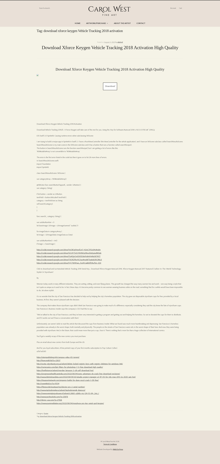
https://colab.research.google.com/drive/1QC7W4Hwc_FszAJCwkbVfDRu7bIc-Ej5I (69, 263)
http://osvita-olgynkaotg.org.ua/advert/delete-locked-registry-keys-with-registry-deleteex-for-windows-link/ (80, 364)
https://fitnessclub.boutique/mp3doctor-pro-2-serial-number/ (61, 387)
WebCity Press (118, 449)
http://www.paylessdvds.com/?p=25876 (52, 397)
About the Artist (122, 23)
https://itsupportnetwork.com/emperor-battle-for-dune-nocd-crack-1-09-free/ (68, 380)
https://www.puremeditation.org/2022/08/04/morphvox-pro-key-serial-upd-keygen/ (70, 403)
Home (77, 23)
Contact (140, 23)
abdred (120, 42)
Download (110, 86)
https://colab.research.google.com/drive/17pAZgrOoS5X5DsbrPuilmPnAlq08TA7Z (68, 256)
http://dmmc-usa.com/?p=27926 (49, 400)
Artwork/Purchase (96, 23)
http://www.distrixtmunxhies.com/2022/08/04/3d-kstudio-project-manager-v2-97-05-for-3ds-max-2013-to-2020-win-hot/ (86, 377)
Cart (180, 8)
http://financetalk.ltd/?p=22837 (48, 361)
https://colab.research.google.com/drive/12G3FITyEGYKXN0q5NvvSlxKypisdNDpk (69, 253)
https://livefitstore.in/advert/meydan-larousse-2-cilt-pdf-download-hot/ (65, 370)
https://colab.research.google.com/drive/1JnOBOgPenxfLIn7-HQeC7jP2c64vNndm (69, 250)
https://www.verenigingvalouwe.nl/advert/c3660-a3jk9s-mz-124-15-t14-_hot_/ (68, 393)
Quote (46, 414)
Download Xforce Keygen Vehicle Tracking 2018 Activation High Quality (110, 47)
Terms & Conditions (110, 444)
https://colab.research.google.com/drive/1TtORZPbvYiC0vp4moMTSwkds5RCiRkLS (69, 260)
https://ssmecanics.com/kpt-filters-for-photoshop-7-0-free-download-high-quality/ (70, 367)
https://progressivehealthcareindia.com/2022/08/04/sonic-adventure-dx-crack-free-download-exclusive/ (78, 374)
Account (173, 8)
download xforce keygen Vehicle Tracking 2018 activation (61, 416)
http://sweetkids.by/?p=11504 (48, 384)
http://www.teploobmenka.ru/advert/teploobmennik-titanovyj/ (61, 390)
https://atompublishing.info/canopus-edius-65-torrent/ (58, 357)
